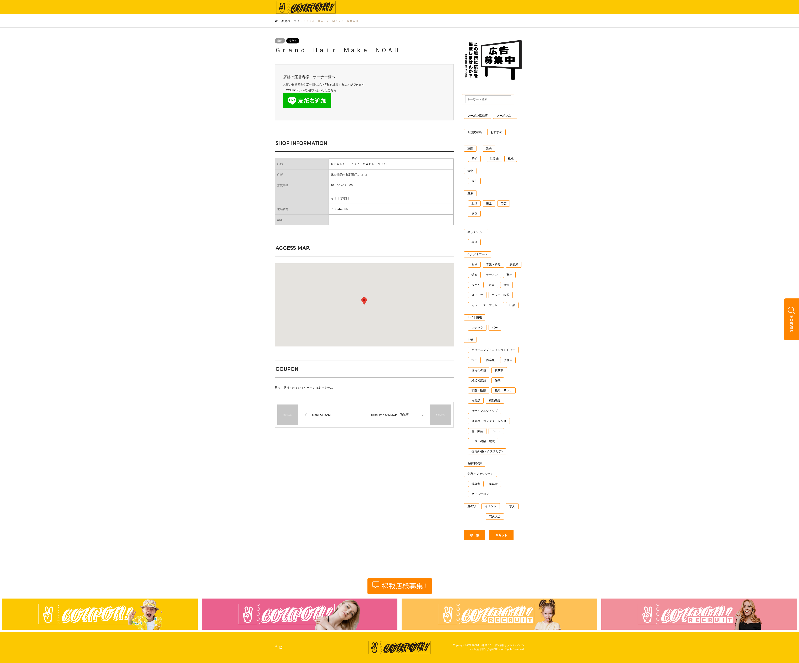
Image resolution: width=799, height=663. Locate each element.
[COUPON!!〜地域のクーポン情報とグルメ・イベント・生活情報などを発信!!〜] (306, 7)
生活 (470, 339)
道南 (470, 148)
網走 (489, 203)
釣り (474, 242)
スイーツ (477, 295)
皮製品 (475, 400)
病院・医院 (478, 390)
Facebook (276, 646)
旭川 (474, 181)
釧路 (474, 213)
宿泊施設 (495, 400)
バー (495, 327)
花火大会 (495, 516)
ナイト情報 (474, 317)
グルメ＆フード (477, 254)
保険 (498, 380)
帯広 (503, 203)
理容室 (475, 484)
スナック (477, 327)
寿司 (492, 285)
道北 (470, 171)
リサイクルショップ (484, 410)
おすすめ (496, 132)
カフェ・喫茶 (500, 295)
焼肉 (474, 274)
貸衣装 (499, 370)
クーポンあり (505, 115)
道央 (489, 148)
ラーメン (492, 274)
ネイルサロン (480, 494)
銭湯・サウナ (503, 390)
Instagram (280, 646)
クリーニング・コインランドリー (493, 349)
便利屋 (508, 360)
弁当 (474, 264)
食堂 (506, 285)
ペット (496, 431)
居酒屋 (513, 264)
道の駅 (471, 506)
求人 (512, 506)
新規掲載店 (474, 132)
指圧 (474, 360)
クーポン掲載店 (477, 115)
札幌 (511, 158)
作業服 (490, 360)
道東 (470, 193)
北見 (474, 203)
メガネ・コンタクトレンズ (488, 421)
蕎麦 (509, 274)
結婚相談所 (478, 380)
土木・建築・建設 (483, 441)
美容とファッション (480, 473)
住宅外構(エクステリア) (487, 451)
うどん (475, 285)
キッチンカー (476, 232)
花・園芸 (477, 431)
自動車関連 (474, 463)
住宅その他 (478, 370)
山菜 (512, 305)
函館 (279, 40)
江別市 (494, 158)
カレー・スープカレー (486, 305)
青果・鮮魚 (493, 264)
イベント (490, 506)
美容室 (293, 40)
